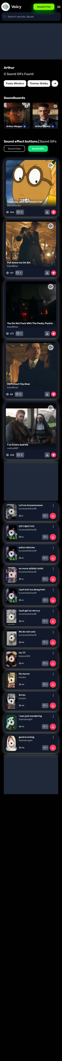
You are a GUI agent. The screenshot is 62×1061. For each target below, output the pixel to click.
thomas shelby (39, 83)
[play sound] (11, 511)
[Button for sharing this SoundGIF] (53, 212)
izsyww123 (24, 656)
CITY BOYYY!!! (26, 526)
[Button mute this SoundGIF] (51, 165)
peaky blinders (15, 83)
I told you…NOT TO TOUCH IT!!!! (24, 202)
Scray (22, 695)
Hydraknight (25, 719)
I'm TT (22, 653)
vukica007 (12, 448)
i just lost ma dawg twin (32, 589)
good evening (26, 737)
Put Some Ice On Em (19, 262)
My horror (24, 674)
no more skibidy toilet (31, 568)
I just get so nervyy (29, 610)
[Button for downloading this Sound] (53, 516)
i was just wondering (30, 716)
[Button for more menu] (53, 505)
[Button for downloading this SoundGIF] (47, 212)
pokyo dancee (27, 547)
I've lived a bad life (17, 444)
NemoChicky (14, 205)
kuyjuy (22, 677)
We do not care (27, 631)
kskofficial (12, 266)
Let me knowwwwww (31, 505)
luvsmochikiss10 (27, 508)
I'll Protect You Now (18, 384)
